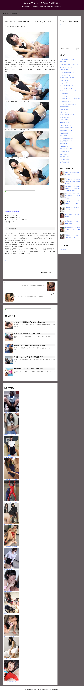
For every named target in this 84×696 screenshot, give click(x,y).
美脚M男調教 (64, 146)
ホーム (6, 13)
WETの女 (63, 62)
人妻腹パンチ (64, 109)
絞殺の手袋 (63, 143)
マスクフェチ (64, 93)
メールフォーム (63, 249)
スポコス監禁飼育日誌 (66, 75)
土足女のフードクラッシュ (67, 114)
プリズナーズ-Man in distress (68, 91)
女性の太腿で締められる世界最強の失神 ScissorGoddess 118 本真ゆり (72, 230)
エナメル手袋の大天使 (66, 67)
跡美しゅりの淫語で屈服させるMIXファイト (27, 333)
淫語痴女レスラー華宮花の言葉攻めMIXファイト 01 (29, 345)
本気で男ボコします (65, 125)
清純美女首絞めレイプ (66, 130)
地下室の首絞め (64, 117)
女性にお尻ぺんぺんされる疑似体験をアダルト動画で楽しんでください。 (72, 181)
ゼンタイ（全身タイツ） (67, 77)
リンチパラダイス (65, 96)
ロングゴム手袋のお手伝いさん (68, 104)
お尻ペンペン (64, 69)
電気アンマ (63, 154)
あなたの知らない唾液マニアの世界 (69, 64)
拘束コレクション (65, 122)
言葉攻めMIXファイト (16, 13)
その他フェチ (64, 83)
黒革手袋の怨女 (64, 162)
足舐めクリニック (65, 151)
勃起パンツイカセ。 (65, 112)
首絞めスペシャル (65, 156)
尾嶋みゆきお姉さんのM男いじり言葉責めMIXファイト (30, 357)
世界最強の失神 (64, 106)
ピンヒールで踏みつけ (66, 88)
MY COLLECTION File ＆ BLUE (68, 59)
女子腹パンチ (64, 120)
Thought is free (51, 692)
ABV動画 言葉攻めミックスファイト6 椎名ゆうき (29, 368)
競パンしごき (64, 135)
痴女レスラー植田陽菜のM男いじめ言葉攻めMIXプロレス (31, 322)
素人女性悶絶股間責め (66, 141)
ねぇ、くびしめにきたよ (66, 85)
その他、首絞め (64, 80)
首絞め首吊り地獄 (65, 159)
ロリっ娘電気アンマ (65, 101)
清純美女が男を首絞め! (66, 127)
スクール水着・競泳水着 (67, 72)
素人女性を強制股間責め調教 (67, 138)
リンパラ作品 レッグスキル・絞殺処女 (70, 98)
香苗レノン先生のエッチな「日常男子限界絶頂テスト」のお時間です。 (72, 196)
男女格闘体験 (64, 133)
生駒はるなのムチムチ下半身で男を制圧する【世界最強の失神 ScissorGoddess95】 (72, 188)
